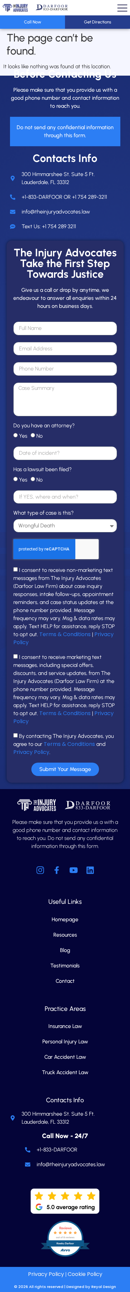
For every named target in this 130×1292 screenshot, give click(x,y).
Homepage (65, 919)
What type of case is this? (43, 513)
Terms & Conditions (65, 634)
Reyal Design (103, 1286)
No (39, 436)
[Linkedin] (90, 870)
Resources (65, 935)
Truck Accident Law (65, 1072)
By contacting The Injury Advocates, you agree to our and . (63, 744)
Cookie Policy (85, 1274)
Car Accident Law (65, 1057)
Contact (65, 981)
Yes (23, 436)
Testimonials (65, 965)
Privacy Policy (31, 752)
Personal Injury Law (65, 1041)
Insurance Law (65, 1026)
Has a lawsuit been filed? (42, 469)
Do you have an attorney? (44, 426)
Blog (65, 950)
